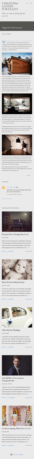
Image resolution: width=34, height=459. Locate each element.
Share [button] (28, 175)
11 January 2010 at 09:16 (14, 194)
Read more (29, 251)
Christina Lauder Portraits (10, 6)
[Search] (27, 3)
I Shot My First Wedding (11, 330)
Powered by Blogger (18, 454)
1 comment (10, 251)
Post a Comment (7, 198)
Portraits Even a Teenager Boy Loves (15, 234)
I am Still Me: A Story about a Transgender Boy (13, 379)
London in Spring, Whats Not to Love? (16, 428)
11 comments (11, 397)
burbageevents (11, 187)
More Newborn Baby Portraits (13, 282)
